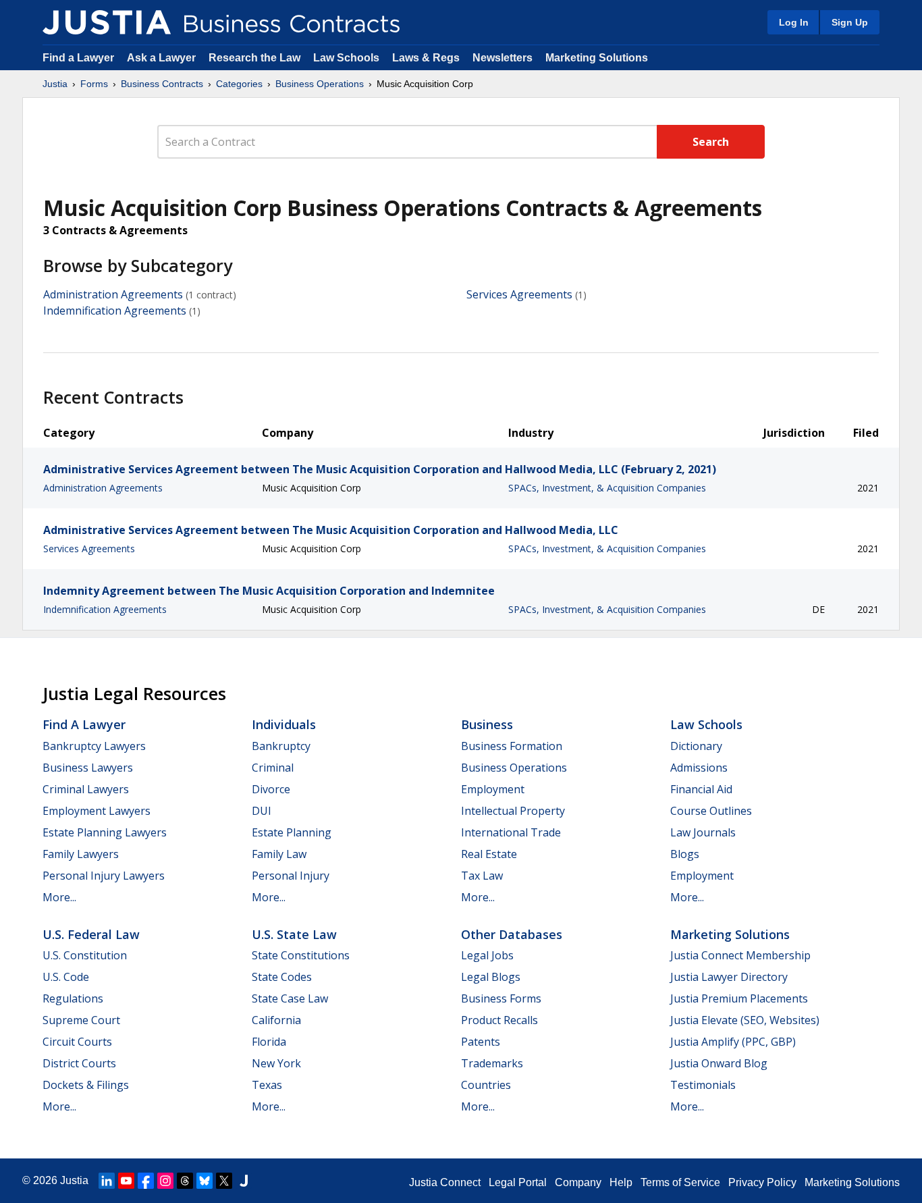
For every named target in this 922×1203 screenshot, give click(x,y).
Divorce (271, 789)
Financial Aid (701, 789)
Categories (239, 83)
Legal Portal (518, 1182)
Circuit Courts (77, 1041)
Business (487, 724)
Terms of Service (680, 1182)
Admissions (699, 767)
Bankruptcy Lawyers (94, 746)
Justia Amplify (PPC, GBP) (733, 1041)
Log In (794, 22)
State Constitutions (301, 955)
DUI (261, 810)
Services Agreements (519, 294)
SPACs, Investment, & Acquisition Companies (607, 487)
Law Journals (703, 832)
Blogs (684, 854)
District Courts (79, 1063)
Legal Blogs (490, 976)
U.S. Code (66, 976)
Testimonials (703, 1084)
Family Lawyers (81, 854)
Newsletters (502, 57)
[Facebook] (146, 1181)
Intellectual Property (513, 810)
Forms (94, 83)
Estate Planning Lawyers (105, 832)
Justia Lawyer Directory (729, 976)
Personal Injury (290, 875)
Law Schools (346, 57)
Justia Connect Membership (740, 955)
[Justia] (107, 22)
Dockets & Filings (86, 1084)
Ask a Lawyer (162, 57)
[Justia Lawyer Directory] (244, 1181)
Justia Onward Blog (718, 1063)
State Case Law (290, 998)
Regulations (73, 998)
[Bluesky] (204, 1181)
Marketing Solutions (596, 57)
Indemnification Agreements (114, 310)
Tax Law (482, 875)
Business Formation (511, 746)
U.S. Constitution (85, 955)
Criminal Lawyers (86, 789)
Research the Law (254, 57)
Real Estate (489, 854)
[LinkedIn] (107, 1181)
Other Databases (511, 934)
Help (620, 1182)
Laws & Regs (426, 57)
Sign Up (850, 22)
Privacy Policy (762, 1182)
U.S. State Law (294, 934)
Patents (480, 1041)
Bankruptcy (281, 746)
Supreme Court (81, 1020)
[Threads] (185, 1181)
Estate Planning (291, 832)
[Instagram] (165, 1181)
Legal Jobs (487, 955)
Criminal (273, 767)
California (276, 1020)
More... (59, 897)
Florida (269, 1041)
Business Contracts (162, 83)
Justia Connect (445, 1182)
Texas (267, 1084)
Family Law (279, 854)
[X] (224, 1181)
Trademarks (492, 1063)
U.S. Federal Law (91, 934)
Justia (55, 83)
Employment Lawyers (97, 810)
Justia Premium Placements (739, 998)
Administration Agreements (113, 294)
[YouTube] (126, 1181)
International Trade (511, 832)
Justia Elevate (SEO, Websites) (744, 1020)
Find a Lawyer (78, 57)
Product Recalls (499, 1020)
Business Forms (501, 998)
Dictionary (696, 746)
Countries (486, 1084)
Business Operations (319, 83)
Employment (492, 789)
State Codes (282, 976)
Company (578, 1182)
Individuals (284, 724)
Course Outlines (711, 810)
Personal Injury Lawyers (104, 875)
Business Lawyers (88, 767)
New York (276, 1063)
